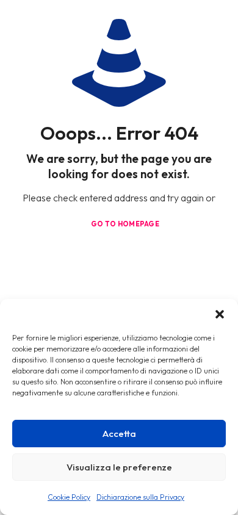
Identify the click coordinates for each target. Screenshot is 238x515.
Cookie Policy (69, 497)
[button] (220, 314)
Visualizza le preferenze (119, 467)
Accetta (119, 433)
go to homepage (125, 224)
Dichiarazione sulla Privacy (140, 497)
